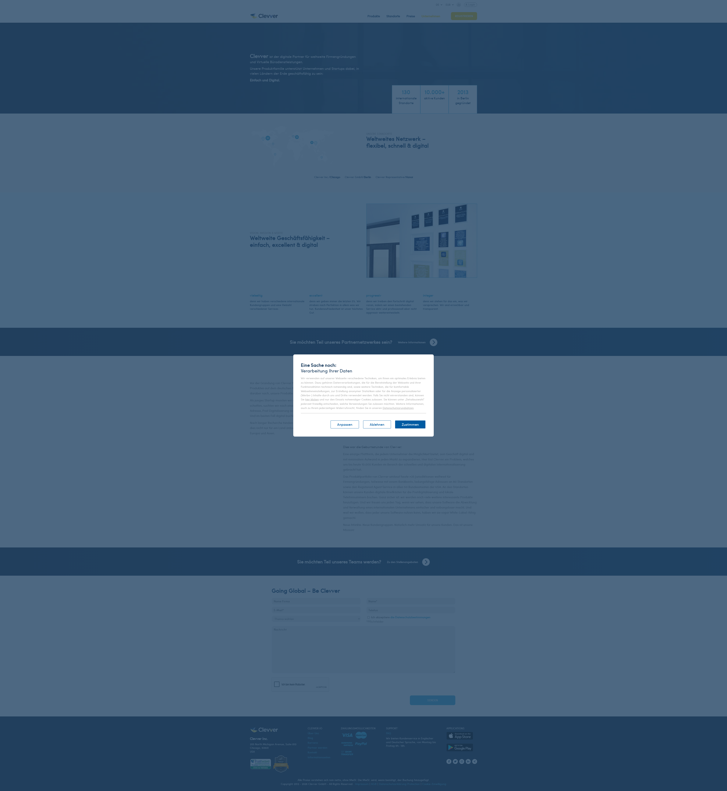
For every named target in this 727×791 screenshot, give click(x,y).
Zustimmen (410, 424)
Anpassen (344, 424)
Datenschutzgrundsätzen (398, 408)
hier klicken (312, 399)
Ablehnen (377, 424)
